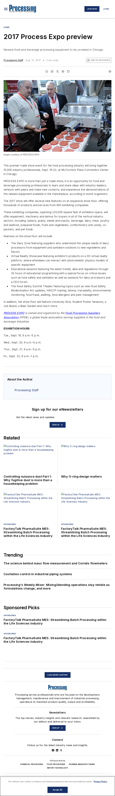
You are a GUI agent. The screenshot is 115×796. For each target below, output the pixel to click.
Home (6, 27)
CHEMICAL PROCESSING (31, 764)
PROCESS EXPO (14, 313)
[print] (109, 71)
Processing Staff (13, 60)
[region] (57, 786)
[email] (68, 71)
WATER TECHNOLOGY (57, 768)
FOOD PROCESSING (56, 764)
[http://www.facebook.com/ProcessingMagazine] (53, 750)
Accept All (57, 790)
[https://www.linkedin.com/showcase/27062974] (57, 750)
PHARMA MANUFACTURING (82, 764)
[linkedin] (52, 71)
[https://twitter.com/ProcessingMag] (61, 750)
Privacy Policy (100, 781)
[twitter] (57, 71)
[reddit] (62, 71)
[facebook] (46, 71)
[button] (6, 9)
